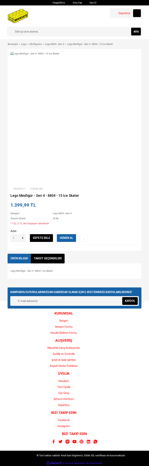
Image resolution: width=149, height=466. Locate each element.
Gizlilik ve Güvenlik (64, 353)
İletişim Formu (64, 326)
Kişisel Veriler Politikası (64, 365)
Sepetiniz (64, 405)
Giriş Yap (77, 2)
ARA (136, 31)
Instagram (63, 426)
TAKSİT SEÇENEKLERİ (48, 258)
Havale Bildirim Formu (63, 332)
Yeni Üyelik (63, 387)
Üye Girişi (63, 393)
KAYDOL (130, 300)
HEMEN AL (66, 237)
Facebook (64, 420)
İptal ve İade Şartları (64, 359)
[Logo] (18, 16)
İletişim (63, 320)
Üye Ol (92, 2)
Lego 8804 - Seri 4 (62, 213)
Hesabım (63, 381)
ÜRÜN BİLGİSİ (19, 258)
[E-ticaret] (74, 463)
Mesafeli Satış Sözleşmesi (64, 347)
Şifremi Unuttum (64, 399)
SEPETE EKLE (41, 237)
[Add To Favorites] (84, 238)
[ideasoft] (54, 463)
